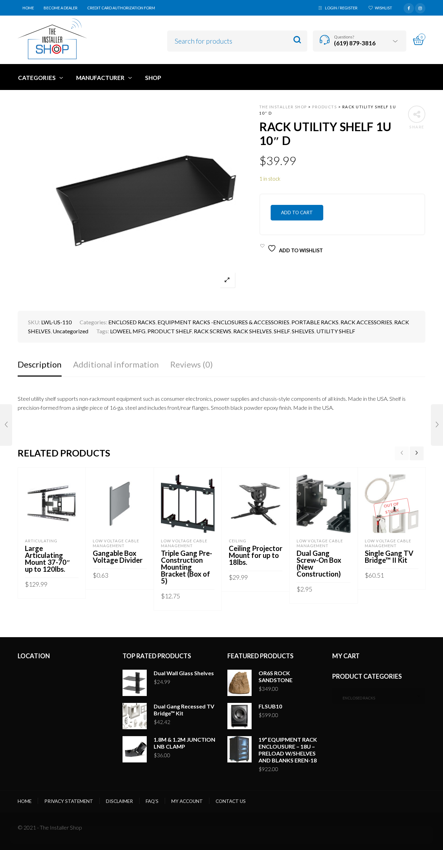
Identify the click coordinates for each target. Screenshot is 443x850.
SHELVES (303, 331)
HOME (28, 8)
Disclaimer (119, 801)
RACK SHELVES (252, 331)
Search (297, 39)
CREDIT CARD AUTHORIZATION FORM (121, 8)
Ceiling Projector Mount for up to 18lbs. (255, 555)
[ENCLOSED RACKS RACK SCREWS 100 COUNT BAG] (437, 425)
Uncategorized (70, 331)
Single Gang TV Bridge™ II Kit (389, 556)
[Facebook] (409, 7)
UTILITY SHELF (335, 331)
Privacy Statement (68, 801)
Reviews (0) (191, 364)
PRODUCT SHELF (169, 331)
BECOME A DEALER (61, 8)
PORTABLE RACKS (314, 322)
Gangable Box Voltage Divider (118, 556)
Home (24, 801)
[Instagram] (420, 7)
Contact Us (231, 801)
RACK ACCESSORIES (366, 322)
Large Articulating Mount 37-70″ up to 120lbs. (47, 558)
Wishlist (383, 8)
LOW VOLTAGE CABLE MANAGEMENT (116, 543)
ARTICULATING (41, 541)
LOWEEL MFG (127, 331)
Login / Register (341, 8)
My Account (187, 801)
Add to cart (297, 212)
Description (40, 364)
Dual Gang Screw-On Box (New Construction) (319, 563)
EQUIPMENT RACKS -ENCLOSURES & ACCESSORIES (223, 322)
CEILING (237, 541)
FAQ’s (152, 801)
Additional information (116, 364)
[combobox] (378, 696)
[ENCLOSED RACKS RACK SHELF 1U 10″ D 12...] (6, 425)
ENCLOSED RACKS (131, 322)
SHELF (282, 331)
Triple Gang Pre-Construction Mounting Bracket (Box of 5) (186, 567)
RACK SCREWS (212, 331)
